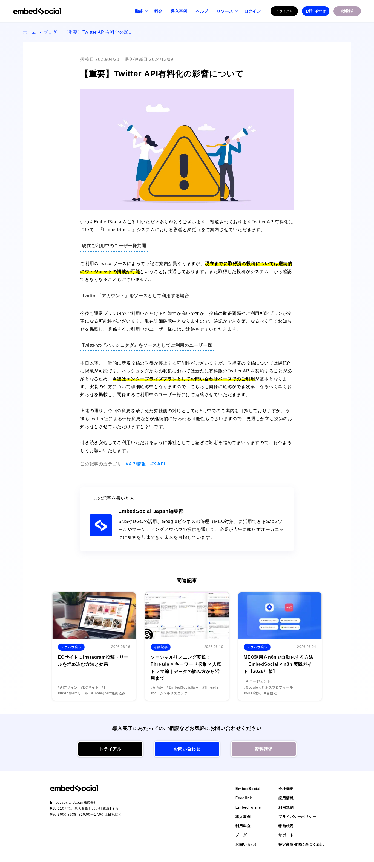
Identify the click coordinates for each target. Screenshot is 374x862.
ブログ (50, 32)
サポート (286, 835)
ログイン (252, 11)
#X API (157, 464)
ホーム (29, 32)
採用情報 (286, 798)
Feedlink (243, 798)
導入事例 (179, 11)
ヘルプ (202, 11)
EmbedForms (248, 807)
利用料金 (243, 826)
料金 (158, 11)
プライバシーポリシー (297, 817)
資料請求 (347, 11)
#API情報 (136, 464)
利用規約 (286, 807)
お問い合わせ (316, 11)
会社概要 (286, 789)
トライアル (284, 11)
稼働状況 (286, 826)
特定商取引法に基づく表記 (301, 844)
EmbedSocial (248, 789)
